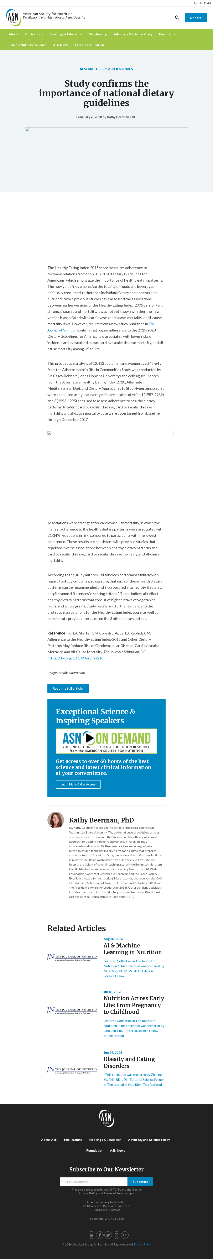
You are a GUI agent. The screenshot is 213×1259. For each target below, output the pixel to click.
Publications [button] (34, 34)
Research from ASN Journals (106, 69)
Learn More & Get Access (78, 784)
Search (177, 17)
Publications (73, 1140)
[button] (91, 1235)
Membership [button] (98, 34)
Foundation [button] (167, 34)
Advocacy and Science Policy (149, 1140)
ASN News (60, 45)
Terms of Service (115, 1193)
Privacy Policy (88, 1193)
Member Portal (202, 3)
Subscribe (140, 1182)
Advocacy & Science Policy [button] (133, 34)
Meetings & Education (105, 1140)
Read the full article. (68, 688)
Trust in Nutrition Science (28, 45)
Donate (196, 18)
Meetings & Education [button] (66, 34)
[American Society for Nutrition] (47, 17)
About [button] (13, 34)
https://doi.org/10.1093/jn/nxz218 (75, 658)
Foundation (94, 1150)
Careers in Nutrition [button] (89, 45)
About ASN (49, 1140)
